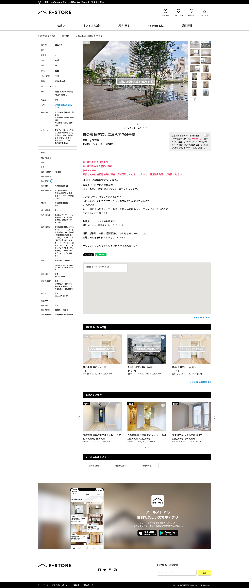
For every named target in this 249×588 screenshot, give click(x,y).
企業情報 (75, 585)
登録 (204, 573)
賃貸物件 (65, 35)
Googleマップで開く (202, 317)
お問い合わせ (88, 585)
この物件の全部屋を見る (201, 382)
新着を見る (147, 465)
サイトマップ (43, 585)
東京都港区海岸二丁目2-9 (64, 106)
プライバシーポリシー (60, 585)
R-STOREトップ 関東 (46, 35)
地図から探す (120, 465)
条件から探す (94, 465)
